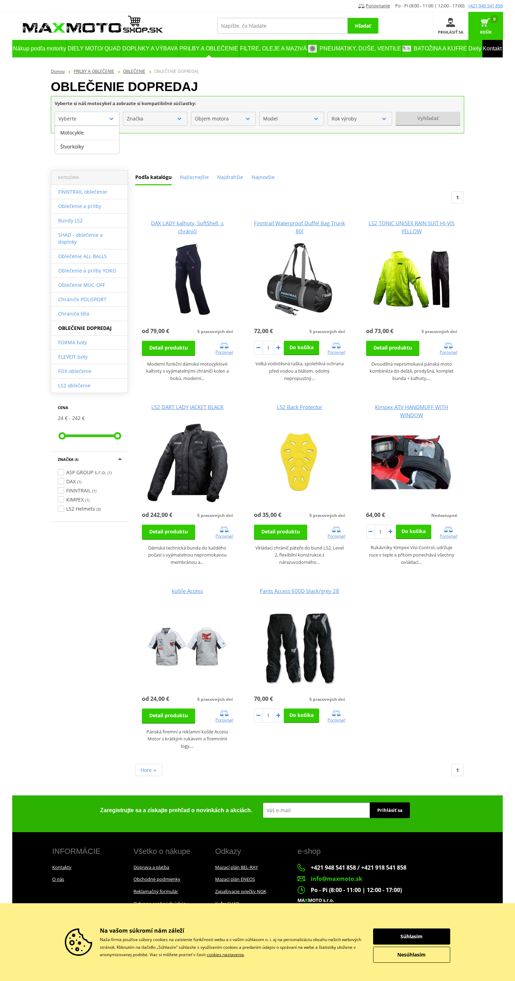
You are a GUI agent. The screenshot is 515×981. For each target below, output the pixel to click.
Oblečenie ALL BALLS (82, 256)
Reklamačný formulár (155, 891)
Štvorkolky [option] (72, 146)
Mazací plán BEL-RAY (236, 867)
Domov (58, 71)
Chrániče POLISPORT (82, 299)
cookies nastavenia (225, 955)
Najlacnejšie (194, 177)
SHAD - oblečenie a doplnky (80, 238)
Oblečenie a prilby (79, 206)
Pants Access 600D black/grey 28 (299, 590)
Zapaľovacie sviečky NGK (240, 891)
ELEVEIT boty (73, 356)
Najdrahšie (230, 177)
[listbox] (87, 139)
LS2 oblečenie (74, 385)
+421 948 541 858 (485, 5)
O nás (58, 879)
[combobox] (87, 119)
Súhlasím (411, 936)
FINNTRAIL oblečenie (82, 191)
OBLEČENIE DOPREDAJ (85, 328)
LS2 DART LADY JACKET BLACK (187, 406)
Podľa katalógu (153, 177)
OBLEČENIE (134, 71)
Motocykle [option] (72, 132)
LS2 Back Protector (299, 406)
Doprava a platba (151, 867)
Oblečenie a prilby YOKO (87, 270)
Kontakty (61, 867)
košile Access (187, 590)
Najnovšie (263, 177)
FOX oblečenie (74, 371)
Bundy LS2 (70, 220)
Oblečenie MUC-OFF (81, 285)
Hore (146, 770)
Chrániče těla (73, 313)
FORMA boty (72, 342)
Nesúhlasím (411, 954)
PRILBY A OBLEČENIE (94, 71)
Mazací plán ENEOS (235, 879)
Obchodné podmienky (156, 879)
